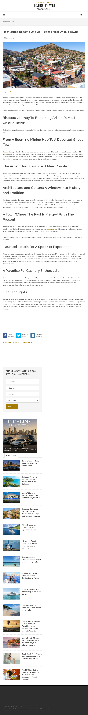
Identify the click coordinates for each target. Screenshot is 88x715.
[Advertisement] (63, 347)
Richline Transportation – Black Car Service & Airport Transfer (31, 463)
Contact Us (14, 709)
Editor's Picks (34, 709)
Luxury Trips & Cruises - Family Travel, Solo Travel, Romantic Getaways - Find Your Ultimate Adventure (31, 626)
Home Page (6, 21)
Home (6, 709)
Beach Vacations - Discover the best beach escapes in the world (31, 559)
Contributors (24, 709)
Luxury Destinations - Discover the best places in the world (31, 607)
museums (49, 229)
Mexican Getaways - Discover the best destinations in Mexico (30, 575)
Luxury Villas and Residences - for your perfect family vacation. (31, 495)
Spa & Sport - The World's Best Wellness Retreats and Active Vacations (32, 656)
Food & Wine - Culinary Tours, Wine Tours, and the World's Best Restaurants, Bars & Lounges (31, 675)
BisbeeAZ (6, 152)
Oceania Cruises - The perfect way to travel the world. (31, 591)
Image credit (7, 92)
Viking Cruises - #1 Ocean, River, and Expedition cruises (29, 527)
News (13, 21)
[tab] (11, 455)
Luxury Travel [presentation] (11, 455)
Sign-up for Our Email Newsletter (18, 342)
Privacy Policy (46, 709)
